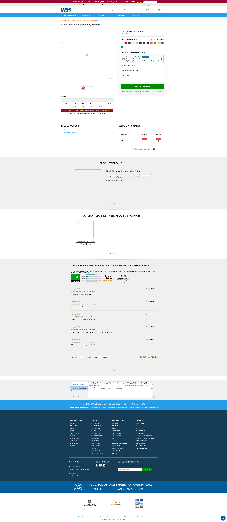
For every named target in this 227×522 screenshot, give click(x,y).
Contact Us (72, 445)
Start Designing (142, 86)
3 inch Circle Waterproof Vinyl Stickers (70, 133)
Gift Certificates (141, 445)
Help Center (107, 5)
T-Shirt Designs (144, 435)
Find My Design (73, 426)
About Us (115, 426)
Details (117, 2)
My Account (72, 423)
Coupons (71, 430)
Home (63, 20)
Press (113, 440)
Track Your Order (96, 5)
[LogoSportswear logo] (66, 11)
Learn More (124, 33)
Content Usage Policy (117, 517)
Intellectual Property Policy (103, 517)
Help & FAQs (73, 440)
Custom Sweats (96, 426)
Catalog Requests (141, 448)
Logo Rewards (116, 435)
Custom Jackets (96, 423)
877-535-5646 (77, 5)
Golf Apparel (95, 448)
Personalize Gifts (96, 450)
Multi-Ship (139, 426)
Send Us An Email (84, 469)
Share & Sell (139, 428)
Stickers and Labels (83, 20)
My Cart (71, 428)
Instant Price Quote (157, 91)
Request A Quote (74, 438)
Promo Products (103, 15)
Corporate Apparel (97, 453)
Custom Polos (95, 428)
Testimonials (116, 430)
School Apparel (140, 443)
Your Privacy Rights (118, 448)
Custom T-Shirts (96, 430)
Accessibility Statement (143, 517)
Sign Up (147, 469)
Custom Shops (140, 430)
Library (114, 438)
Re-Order (72, 435)
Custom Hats (95, 438)
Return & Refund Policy (129, 517)
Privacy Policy (81, 517)
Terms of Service (91, 517)
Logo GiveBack (116, 433)
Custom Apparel (70, 15)
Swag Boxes (140, 423)
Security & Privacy (117, 445)
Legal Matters (116, 450)
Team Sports (136, 15)
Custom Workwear (97, 435)
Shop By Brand (120, 15)
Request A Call (73, 443)
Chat (86, 5)
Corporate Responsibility (119, 443)
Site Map (114, 453)
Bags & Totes (95, 445)
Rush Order (86, 15)
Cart (160, 10)
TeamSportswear (96, 443)
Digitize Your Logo (141, 440)
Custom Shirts (95, 433)
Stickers (92, 20)
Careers (114, 428)
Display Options (92, 357)
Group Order (140, 433)
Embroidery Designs (145, 438)
